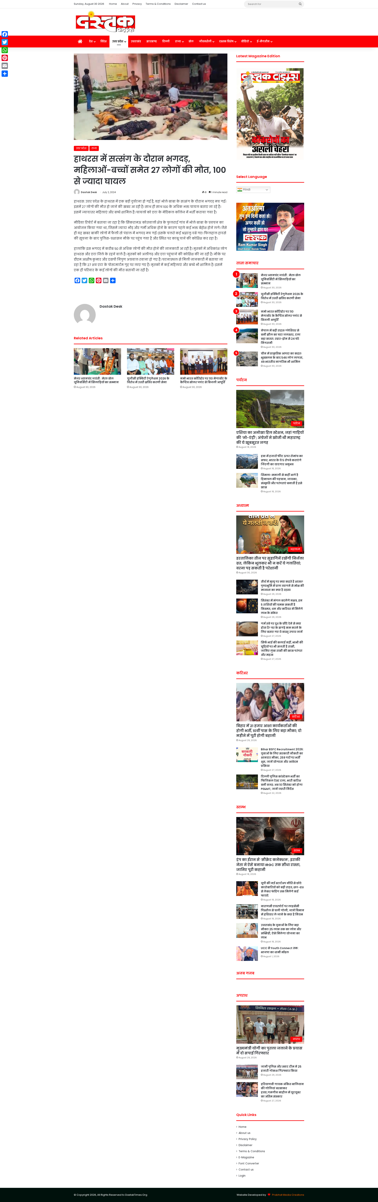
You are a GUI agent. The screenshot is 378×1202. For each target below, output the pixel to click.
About (125, 4)
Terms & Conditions (158, 4)
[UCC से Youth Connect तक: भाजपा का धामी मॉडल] (247, 953)
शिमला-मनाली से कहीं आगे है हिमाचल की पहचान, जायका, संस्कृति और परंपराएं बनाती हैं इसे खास (281, 481)
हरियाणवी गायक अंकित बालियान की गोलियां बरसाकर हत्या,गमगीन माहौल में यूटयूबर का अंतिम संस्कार (282, 1090)
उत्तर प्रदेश (117, 41)
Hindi (246, 189)
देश (91, 41)
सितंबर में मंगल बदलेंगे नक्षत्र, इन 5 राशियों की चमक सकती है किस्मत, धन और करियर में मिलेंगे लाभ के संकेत (282, 607)
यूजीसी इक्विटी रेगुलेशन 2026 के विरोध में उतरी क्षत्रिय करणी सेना (148, 380)
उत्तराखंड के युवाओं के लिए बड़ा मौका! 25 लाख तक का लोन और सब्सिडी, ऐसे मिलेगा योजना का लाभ (281, 931)
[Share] (5, 74)
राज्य (178, 41)
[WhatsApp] (5, 50)
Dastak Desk (89, 192)
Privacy (137, 4)
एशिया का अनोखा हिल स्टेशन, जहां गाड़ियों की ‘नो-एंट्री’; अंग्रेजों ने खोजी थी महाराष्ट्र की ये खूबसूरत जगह (270, 437)
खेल (191, 41)
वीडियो (245, 41)
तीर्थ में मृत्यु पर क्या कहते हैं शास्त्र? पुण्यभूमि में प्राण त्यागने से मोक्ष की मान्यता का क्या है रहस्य (282, 586)
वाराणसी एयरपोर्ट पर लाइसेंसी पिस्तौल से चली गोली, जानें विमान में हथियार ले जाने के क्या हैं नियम (282, 910)
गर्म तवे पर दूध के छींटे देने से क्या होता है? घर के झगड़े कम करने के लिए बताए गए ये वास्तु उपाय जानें (282, 628)
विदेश (103, 41)
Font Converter (249, 1163)
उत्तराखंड (136, 41)
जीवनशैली (205, 41)
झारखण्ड (151, 41)
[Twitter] (5, 42)
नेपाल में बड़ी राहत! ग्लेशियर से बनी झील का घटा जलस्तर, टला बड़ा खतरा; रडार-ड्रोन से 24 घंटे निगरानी (280, 336)
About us (244, 1133)
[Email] (5, 66)
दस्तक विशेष (226, 41)
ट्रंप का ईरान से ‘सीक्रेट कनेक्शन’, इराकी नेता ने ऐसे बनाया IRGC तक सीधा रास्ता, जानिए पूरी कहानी (268, 864)
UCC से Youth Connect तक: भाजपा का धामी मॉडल (279, 950)
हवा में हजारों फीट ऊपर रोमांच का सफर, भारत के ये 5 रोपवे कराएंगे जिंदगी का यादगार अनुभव (282, 460)
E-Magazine (246, 1157)
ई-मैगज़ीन (263, 41)
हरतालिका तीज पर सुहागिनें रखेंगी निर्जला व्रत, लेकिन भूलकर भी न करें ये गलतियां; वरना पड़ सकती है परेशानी (270, 563)
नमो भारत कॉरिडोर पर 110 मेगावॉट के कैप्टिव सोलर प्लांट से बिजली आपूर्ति (203, 380)
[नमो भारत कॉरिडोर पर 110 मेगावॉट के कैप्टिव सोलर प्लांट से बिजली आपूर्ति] (203, 361)
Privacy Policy (248, 1139)
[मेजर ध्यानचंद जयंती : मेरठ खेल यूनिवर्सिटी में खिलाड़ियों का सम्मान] (97, 361)
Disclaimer (181, 4)
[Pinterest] (5, 58)
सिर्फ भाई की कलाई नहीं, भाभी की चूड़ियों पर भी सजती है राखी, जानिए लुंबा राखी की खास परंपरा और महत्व (282, 648)
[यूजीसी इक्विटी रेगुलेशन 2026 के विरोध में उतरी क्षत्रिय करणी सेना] (150, 361)
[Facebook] (5, 34)
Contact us (199, 4)
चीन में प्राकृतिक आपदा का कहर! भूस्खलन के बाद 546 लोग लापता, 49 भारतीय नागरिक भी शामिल (282, 358)
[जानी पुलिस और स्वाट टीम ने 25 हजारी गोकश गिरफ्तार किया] (247, 1072)
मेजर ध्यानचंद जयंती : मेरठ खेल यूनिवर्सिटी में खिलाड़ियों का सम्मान (96, 380)
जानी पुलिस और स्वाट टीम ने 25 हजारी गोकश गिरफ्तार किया (281, 1069)
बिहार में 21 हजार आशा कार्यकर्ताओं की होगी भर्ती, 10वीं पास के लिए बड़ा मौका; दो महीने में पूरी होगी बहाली (268, 730)
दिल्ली (166, 41)
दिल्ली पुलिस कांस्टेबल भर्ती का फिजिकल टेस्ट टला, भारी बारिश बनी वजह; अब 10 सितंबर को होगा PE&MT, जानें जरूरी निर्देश (282, 782)
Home (113, 4)
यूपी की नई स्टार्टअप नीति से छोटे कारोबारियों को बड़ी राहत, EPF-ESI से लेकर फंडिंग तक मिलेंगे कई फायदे (282, 889)
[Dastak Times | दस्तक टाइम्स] (105, 22)
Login (242, 1176)
